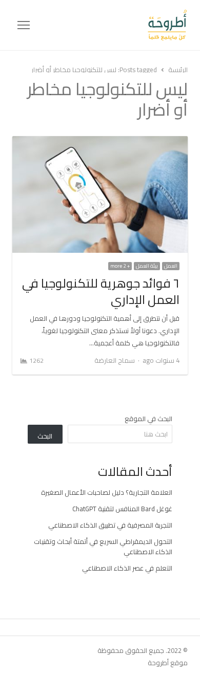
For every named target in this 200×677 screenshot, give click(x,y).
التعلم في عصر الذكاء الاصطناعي (127, 568)
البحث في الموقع (148, 418)
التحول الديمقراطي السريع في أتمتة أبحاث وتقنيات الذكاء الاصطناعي (103, 546)
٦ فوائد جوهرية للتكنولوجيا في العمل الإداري (100, 291)
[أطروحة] (109, 25)
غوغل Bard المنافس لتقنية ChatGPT (122, 509)
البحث (44, 436)
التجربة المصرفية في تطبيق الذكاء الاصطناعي (110, 525)
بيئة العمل (147, 266)
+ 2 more (120, 266)
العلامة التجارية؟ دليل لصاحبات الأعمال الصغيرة (106, 492)
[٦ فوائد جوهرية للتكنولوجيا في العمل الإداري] (100, 142)
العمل (170, 266)
